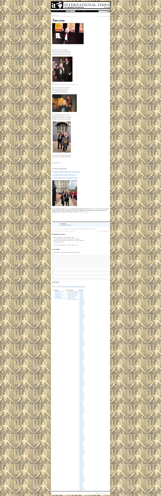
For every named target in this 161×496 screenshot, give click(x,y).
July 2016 (81, 428)
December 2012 (82, 477)
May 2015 (81, 444)
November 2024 (82, 315)
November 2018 (82, 396)
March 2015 (81, 446)
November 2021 (82, 355)
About (64, 11)
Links (61, 11)
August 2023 (82, 332)
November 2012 (82, 478)
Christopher (74, 228)
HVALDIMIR (75, 293)
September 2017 (82, 412)
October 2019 (82, 384)
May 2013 (81, 471)
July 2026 (81, 292)
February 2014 (82, 461)
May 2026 (81, 294)
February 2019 (82, 393)
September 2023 (82, 331)
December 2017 (82, 409)
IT (51, 493)
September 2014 (82, 453)
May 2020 (81, 376)
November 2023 (82, 328)
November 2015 (82, 437)
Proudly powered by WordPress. (102, 493)
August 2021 (82, 359)
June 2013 (81, 470)
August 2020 (82, 372)
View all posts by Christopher (66, 225)
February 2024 (82, 325)
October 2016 (82, 425)
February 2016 (82, 434)
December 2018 (82, 395)
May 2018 (81, 403)
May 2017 (81, 417)
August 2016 (82, 427)
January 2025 (82, 312)
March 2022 (81, 351)
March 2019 (81, 392)
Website (53, 277)
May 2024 (81, 321)
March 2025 (81, 310)
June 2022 (81, 348)
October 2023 (82, 329)
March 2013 (81, 473)
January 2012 (82, 488)
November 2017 (82, 410)
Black (68, 299)
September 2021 (82, 358)
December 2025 (82, 300)
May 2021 (81, 362)
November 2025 (82, 301)
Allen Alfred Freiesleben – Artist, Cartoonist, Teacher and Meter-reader (72, 296)
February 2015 (82, 447)
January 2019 (82, 394)
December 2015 (82, 436)
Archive (57, 11)
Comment (53, 254)
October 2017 (82, 411)
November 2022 (82, 342)
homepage (67, 228)
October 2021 (82, 357)
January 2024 (82, 326)
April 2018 (81, 404)
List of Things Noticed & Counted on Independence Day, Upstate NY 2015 (64, 16)
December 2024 (82, 314)
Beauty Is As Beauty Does (74, 299)
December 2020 (82, 368)
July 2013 (81, 469)
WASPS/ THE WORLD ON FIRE (60, 298)
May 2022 (81, 349)
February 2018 (82, 406)
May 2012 (81, 485)
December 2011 (82, 489)
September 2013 (82, 466)
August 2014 (82, 454)
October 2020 (82, 370)
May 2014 (81, 457)
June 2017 (81, 415)
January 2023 (82, 340)
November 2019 (82, 383)
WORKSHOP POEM (58, 297)
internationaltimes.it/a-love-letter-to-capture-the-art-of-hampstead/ (65, 177)
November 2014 (82, 451)
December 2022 (82, 341)
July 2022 (81, 346)
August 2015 (82, 440)
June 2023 (81, 334)
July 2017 (81, 414)
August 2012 (82, 481)
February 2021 (82, 366)
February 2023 (82, 338)
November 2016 (82, 423)
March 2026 (81, 297)
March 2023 (81, 337)
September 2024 (82, 317)
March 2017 (81, 419)
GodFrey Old (78, 228)
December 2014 (82, 449)
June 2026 (81, 293)
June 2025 (81, 307)
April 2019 (81, 391)
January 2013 (82, 476)
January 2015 (82, 448)
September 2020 (82, 371)
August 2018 (82, 400)
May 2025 (81, 308)
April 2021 (81, 363)
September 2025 (82, 303)
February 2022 (82, 352)
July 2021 (81, 360)
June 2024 (81, 320)
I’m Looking (73, 298)
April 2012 (81, 486)
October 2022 (82, 343)
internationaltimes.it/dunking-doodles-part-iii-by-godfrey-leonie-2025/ (66, 171)
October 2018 (82, 397)
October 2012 (82, 479)
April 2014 (81, 459)
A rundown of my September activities (104, 16)
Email (53, 273)
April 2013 (81, 472)
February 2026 (82, 298)
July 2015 (81, 442)
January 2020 (82, 380)
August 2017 (82, 413)
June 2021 (81, 361)
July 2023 (81, 333)
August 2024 (82, 318)
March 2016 (81, 432)
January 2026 (82, 299)
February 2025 (82, 311)
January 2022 (82, 353)
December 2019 (82, 381)
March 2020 (81, 378)
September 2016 (82, 426)
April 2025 (81, 309)
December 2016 (82, 422)
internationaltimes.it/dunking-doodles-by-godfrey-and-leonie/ (64, 174)
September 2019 (82, 385)
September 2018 (82, 398)
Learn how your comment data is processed (76, 286)
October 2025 (82, 302)
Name (53, 269)
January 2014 (82, 462)
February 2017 (82, 420)
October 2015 (82, 438)
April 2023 (81, 336)
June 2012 (81, 483)
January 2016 (82, 435)
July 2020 (81, 374)
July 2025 (81, 306)
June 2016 (81, 429)
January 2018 (82, 408)
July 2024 (81, 319)
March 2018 (81, 405)
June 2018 (81, 402)
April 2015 (81, 445)
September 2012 (82, 480)
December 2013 (82, 463)
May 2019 (81, 389)
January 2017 (82, 421)
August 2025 (82, 304)
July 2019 (81, 387)
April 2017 (81, 418)
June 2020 (81, 375)
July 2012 (81, 482)
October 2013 (82, 465)
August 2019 (82, 386)
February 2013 (82, 474)
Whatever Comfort (57, 293)
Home (53, 11)
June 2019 (81, 388)
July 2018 (81, 401)
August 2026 (82, 291)
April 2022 (81, 350)
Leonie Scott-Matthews (84, 228)
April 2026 (81, 295)
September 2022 (82, 344)
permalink (93, 228)
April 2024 (81, 323)
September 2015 (82, 439)
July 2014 (81, 455)
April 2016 (81, 431)
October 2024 (82, 316)
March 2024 (81, 324)
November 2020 (82, 369)
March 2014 (81, 460)
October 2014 (82, 452)
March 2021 (81, 365)
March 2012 (81, 487)
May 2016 (81, 430)
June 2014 (81, 456)
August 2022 (82, 345)
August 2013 (82, 468)
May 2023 (81, 335)
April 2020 (81, 377)
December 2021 (82, 354)
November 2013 (82, 464)
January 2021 (82, 367)
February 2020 (82, 379)
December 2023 (82, 327)
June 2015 (81, 443)
